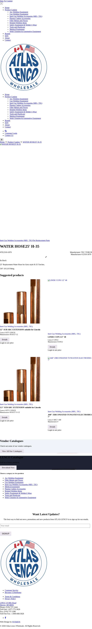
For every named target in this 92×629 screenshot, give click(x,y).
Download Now (8, 468)
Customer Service (11, 590)
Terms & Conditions (12, 597)
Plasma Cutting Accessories (20, 18)
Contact (8, 40)
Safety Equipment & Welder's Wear (18, 493)
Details (4, 340)
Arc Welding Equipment (19, 12)
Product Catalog (11, 10)
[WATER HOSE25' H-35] (46, 189)
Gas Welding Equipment (19, 14)
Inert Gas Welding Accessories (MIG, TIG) (26, 16)
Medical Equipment (17, 29)
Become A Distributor (13, 592)
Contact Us (9, 135)
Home (7, 8)
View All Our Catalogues (12, 451)
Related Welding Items (18, 23)
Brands (7, 34)
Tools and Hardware (17, 27)
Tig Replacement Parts (41, 240)
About (7, 38)
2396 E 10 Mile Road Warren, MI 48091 (8, 604)
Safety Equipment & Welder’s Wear (23, 25)
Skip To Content (6, 1)
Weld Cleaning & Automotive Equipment (25, 31)
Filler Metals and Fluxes (19, 21)
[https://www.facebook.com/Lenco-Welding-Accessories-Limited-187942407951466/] (5, 618)
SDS (6, 36)
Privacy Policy (10, 599)
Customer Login (11, 133)
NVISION (16, 622)
